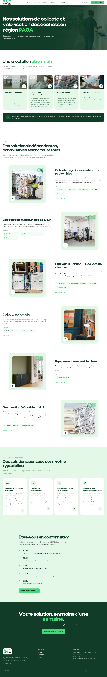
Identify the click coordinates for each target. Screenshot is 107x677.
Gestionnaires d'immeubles (78, 283)
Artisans (94, 283)
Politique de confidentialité (97, 671)
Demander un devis (97, 2)
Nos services (37, 2)
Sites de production (11, 238)
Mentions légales (85, 671)
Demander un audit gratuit (52, 631)
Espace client (84, 2)
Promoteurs (62, 283)
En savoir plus (59, 198)
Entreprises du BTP (64, 287)
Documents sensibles (12, 425)
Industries (61, 193)
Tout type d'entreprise (12, 330)
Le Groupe (61, 2)
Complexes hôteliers (37, 234)
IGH (25, 234)
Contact (53, 2)
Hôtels (95, 189)
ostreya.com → (7, 663)
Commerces (72, 189)
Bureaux (61, 189)
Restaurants (84, 189)
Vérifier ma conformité (28, 590)
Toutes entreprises (64, 377)
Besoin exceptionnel (29, 330)
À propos (45, 2)
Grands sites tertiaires (12, 234)
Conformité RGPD (28, 425)
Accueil (29, 2)
